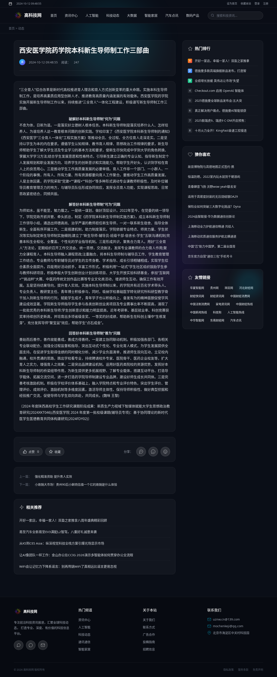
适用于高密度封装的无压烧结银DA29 (213, 196)
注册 (265, 3)
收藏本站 (246, 3)
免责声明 (258, 670)
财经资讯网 (217, 296)
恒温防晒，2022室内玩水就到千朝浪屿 (214, 177)
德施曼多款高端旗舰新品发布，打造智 (220, 71)
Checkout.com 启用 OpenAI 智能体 (219, 91)
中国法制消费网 (200, 304)
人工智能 (91, 15)
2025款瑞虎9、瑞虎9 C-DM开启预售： (221, 120)
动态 (21, 28)
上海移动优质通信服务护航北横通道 (212, 236)
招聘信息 (149, 649)
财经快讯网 (197, 296)
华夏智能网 (197, 288)
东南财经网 (217, 320)
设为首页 (232, 3)
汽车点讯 (171, 15)
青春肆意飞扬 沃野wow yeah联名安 (212, 186)
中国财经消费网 (240, 296)
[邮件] (43, 645)
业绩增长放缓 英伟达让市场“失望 (217, 81)
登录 (257, 3)
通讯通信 (84, 642)
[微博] (30, 645)
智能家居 (151, 15)
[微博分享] (153, 451)
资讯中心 (71, 15)
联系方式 (149, 627)
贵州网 (214, 288)
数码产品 (192, 15)
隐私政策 (228, 670)
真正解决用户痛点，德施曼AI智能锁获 (220, 110)
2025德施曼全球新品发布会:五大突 (218, 101)
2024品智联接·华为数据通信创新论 (211, 216)
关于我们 (149, 620)
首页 (53, 15)
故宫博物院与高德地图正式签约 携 (211, 167)
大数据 (132, 15)
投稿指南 (149, 642)
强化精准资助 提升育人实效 (53, 476)
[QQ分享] (165, 451)
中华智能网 (197, 320)
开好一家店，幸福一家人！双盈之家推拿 (222, 61)
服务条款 (243, 670)
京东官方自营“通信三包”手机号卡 (210, 256)
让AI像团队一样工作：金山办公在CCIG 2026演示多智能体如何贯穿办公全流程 (76, 555)
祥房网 (229, 288)
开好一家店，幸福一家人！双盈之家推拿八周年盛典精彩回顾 (63, 520)
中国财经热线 (244, 304)
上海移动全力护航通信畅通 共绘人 (211, 226)
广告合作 (149, 634)
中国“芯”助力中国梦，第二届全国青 (211, 246)
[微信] (18, 645)
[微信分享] (141, 451)
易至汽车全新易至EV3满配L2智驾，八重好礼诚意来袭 (58, 532)
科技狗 (217, 312)
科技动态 (112, 15)
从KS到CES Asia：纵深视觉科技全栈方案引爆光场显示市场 (61, 543)
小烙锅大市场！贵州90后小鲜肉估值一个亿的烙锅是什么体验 (76, 484)
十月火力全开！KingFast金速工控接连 (221, 130)
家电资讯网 (223, 304)
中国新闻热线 (198, 312)
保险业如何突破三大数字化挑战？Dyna (214, 206)
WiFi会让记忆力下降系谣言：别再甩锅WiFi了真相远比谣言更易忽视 (68, 566)
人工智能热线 (235, 312)
